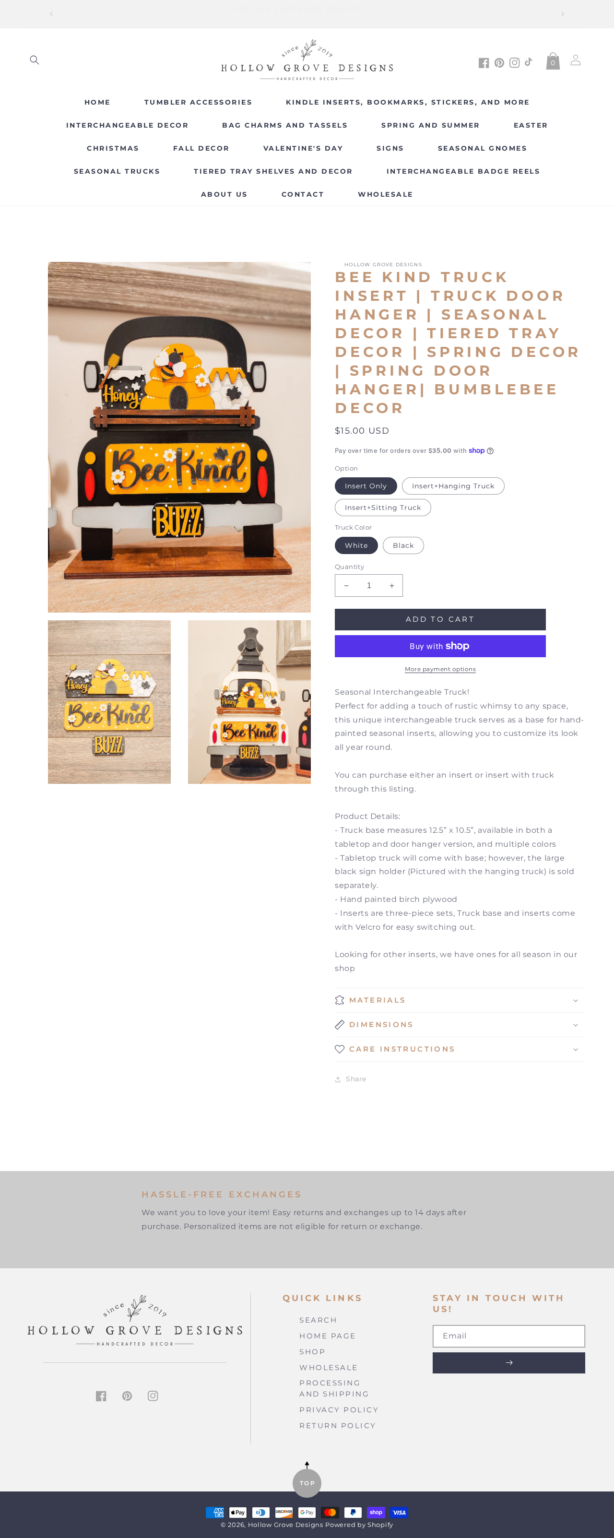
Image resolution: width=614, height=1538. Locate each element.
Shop (312, 1351)
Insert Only (366, 486)
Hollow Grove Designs (285, 1524)
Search (318, 1320)
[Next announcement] (562, 14)
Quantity (349, 566)
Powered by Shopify (359, 1524)
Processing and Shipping (334, 1388)
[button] (34, 60)
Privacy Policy (339, 1409)
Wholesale (328, 1367)
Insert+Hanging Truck (453, 486)
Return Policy (338, 1425)
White (356, 545)
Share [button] (356, 1079)
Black (403, 545)
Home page (327, 1335)
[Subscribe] (509, 1362)
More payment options (440, 669)
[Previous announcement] (51, 14)
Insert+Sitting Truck (383, 507)
